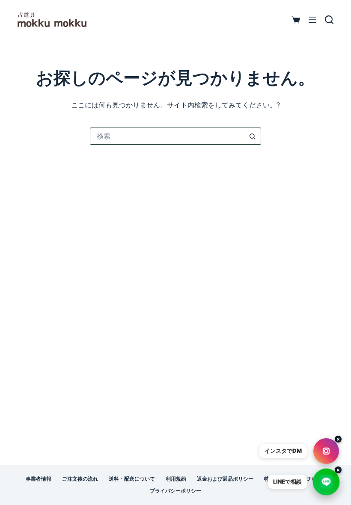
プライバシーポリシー (175, 490)
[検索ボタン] (252, 136)
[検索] (329, 19)
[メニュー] (312, 20)
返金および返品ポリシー (225, 478)
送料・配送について (132, 478)
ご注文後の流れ (80, 478)
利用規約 (176, 478)
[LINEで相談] (326, 482)
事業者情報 (38, 478)
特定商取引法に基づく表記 (295, 478)
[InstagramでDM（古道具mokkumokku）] (326, 451)
